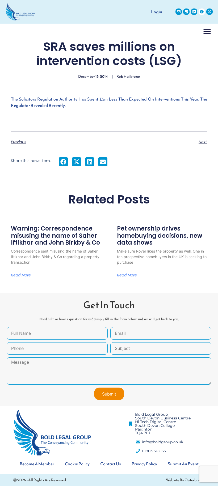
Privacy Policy (144, 464)
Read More (21, 275)
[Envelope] (178, 11)
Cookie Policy (77, 464)
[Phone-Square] (186, 11)
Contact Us (110, 464)
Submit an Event (183, 464)
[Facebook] (202, 11)
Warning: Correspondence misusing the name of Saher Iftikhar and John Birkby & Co (55, 235)
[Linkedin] (194, 11)
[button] (207, 31)
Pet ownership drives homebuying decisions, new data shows (159, 235)
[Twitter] (209, 11)
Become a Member (37, 464)
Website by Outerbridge (185, 480)
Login (156, 11)
